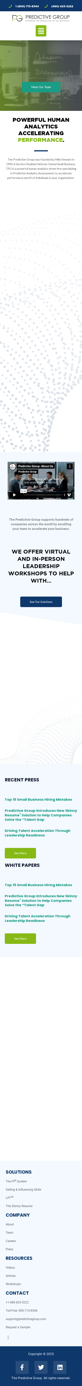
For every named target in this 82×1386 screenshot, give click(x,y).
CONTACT (17, 1293)
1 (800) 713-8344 (27, 6)
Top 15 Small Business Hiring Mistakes (38, 799)
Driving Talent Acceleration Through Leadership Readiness (37, 832)
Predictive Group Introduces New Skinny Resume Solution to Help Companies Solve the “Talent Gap (41, 815)
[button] (41, 31)
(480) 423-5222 (62, 6)
